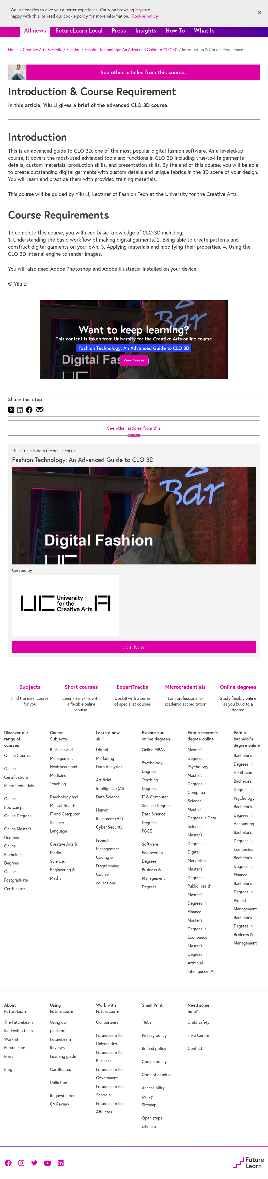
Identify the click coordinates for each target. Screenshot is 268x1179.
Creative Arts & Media (42, 49)
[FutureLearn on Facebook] (9, 1162)
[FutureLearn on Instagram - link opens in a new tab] (21, 1162)
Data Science (108, 796)
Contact (195, 1048)
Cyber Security (109, 827)
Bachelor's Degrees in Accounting (244, 815)
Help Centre (198, 1035)
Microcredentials (19, 785)
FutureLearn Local (79, 30)
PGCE (147, 831)
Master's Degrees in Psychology (198, 758)
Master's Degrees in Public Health (199, 877)
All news (35, 30)
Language (58, 831)
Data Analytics (109, 766)
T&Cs (147, 1022)
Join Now (133, 647)
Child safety (198, 1022)
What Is (204, 30)
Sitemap (149, 1104)
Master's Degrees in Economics (197, 928)
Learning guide (63, 1056)
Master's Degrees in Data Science (202, 818)
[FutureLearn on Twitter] (34, 1162)
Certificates (60, 1069)
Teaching (58, 783)
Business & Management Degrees (153, 878)
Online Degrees (17, 815)
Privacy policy (154, 1035)
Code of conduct (157, 1074)
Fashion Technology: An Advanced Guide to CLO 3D (131, 49)
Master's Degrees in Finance (197, 903)
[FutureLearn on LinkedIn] (60, 1162)
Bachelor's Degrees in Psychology (244, 789)
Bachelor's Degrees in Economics (243, 841)
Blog (8, 1069)
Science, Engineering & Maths (62, 869)
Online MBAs (153, 749)
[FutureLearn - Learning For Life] (248, 1162)
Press (119, 30)
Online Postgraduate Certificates (16, 880)
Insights (146, 30)
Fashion (73, 49)
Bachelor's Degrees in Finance (243, 866)
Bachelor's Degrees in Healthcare (243, 764)
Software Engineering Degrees (152, 852)
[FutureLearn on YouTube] (47, 1162)
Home (13, 49)
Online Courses (17, 755)
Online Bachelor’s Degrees (13, 854)
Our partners (107, 1022)
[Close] (259, 13)
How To (175, 30)
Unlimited (58, 1082)
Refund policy (154, 1048)
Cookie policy (154, 1061)
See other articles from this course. (143, 72)
